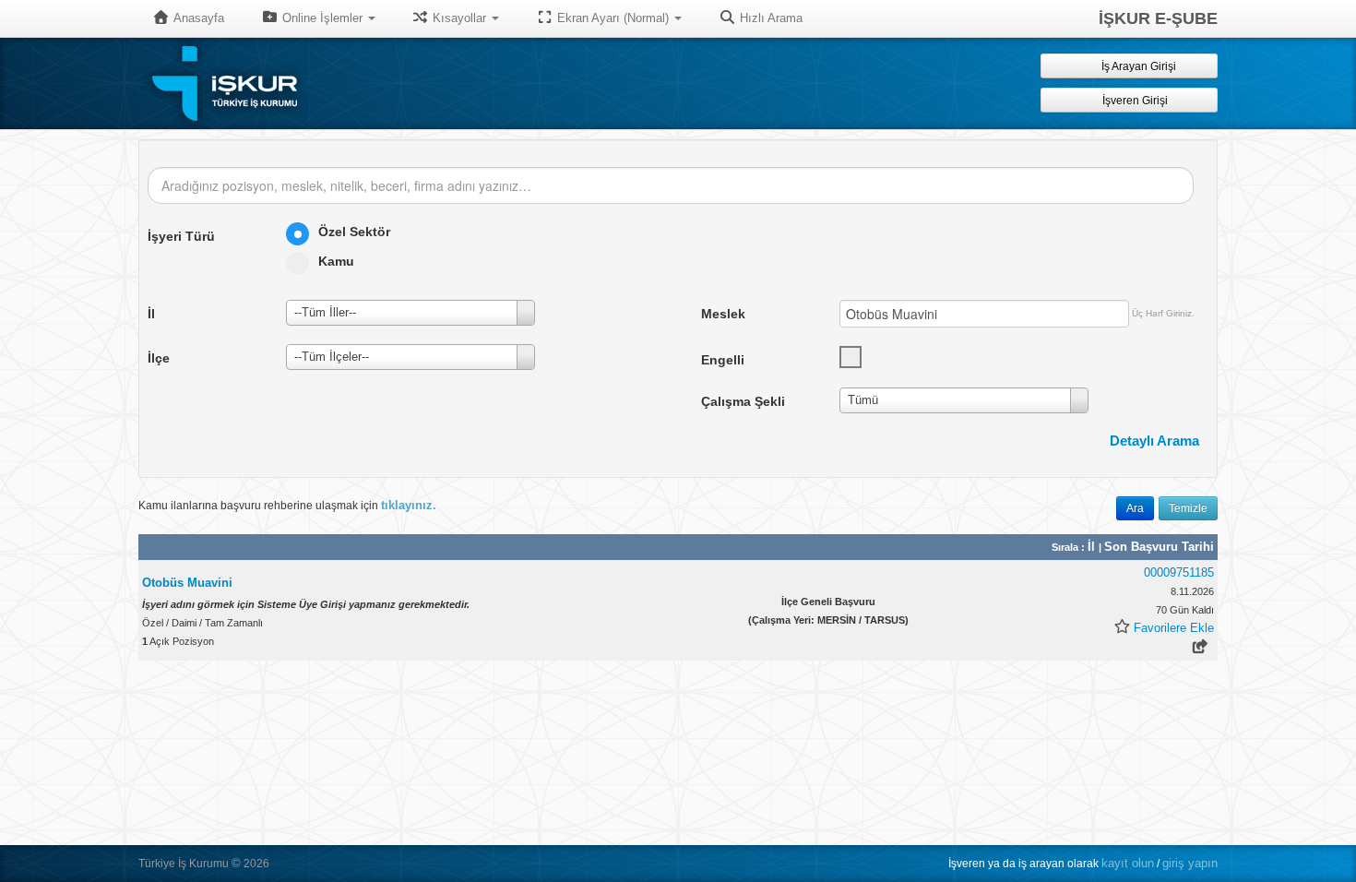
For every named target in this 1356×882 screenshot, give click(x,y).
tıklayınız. (408, 505)
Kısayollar (459, 18)
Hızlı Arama (769, 18)
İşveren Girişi (1138, 100)
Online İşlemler (322, 18)
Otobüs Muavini (187, 583)
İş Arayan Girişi (1137, 66)
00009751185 (1179, 572)
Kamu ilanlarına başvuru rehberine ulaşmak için (287, 505)
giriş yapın (1190, 863)
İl (1093, 547)
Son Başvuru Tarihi (1159, 547)
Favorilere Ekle (1174, 628)
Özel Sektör (354, 231)
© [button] (236, 863)
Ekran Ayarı (611, 18)
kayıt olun (1127, 863)
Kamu (336, 261)
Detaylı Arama (1154, 440)
